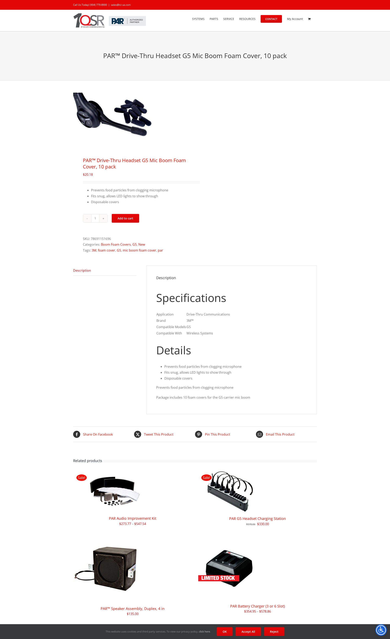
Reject (274, 632)
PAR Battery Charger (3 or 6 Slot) (257, 606)
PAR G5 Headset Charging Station (257, 518)
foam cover (106, 250)
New (141, 244)
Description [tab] (82, 270)
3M (94, 250)
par (160, 250)
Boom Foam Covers (116, 244)
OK (225, 632)
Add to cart (125, 218)
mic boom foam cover (139, 250)
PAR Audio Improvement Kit (132, 518)
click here (204, 631)
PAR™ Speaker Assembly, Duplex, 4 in (133, 608)
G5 (134, 244)
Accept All (248, 632)
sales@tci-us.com (121, 5)
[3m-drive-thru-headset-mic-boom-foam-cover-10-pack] (131, 120)
